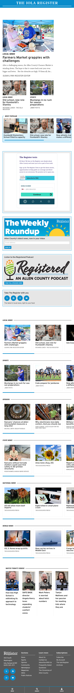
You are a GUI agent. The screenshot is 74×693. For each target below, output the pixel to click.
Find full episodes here (13, 283)
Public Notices (26, 676)
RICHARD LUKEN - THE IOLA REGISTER (13, 109)
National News (9, 483)
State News (7, 440)
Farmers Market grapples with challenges (26, 59)
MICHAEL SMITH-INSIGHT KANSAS (14, 429)
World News (8, 526)
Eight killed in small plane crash (46, 507)
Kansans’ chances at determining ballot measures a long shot (16, 424)
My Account (60, 660)
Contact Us (43, 660)
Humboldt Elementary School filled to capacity (14, 136)
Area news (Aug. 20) (44, 463)
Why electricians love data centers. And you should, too (48, 423)
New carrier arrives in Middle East (45, 549)
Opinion (6, 399)
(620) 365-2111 (9, 665)
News (23, 657)
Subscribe (60, 657)
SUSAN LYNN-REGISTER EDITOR (16, 76)
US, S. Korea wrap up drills (16, 548)
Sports (33, 97)
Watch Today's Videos (15, 568)
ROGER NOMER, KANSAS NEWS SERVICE (16, 471)
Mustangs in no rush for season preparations (41, 102)
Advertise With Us (45, 663)
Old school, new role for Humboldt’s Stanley (13, 102)
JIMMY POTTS (35, 108)
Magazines (25, 670)
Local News (9, 54)
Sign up (8, 247)
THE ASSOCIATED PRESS (42, 466)
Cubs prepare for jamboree (47, 383)
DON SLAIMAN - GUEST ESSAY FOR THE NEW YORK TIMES (47, 427)
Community (25, 665)
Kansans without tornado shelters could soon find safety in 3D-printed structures (15, 466)
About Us (42, 657)
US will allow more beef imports (14, 507)
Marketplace (25, 668)
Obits (23, 673)
